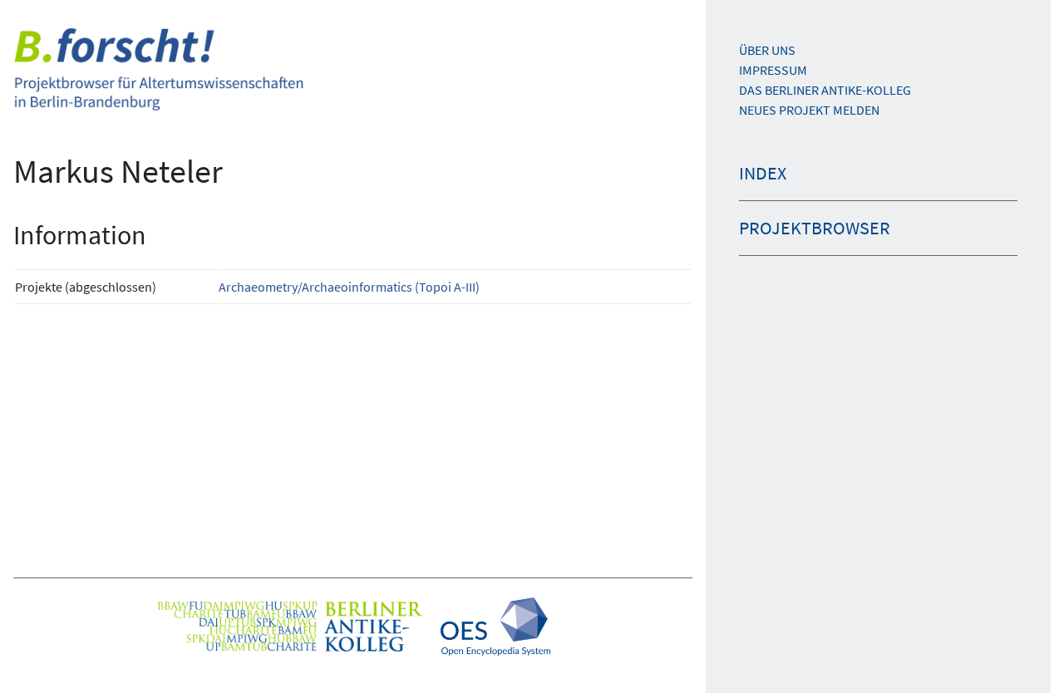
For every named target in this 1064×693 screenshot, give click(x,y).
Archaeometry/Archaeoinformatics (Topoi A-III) (349, 286)
